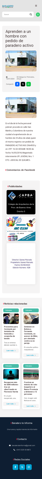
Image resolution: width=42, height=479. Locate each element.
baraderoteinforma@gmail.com (23, 445)
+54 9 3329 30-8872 (23, 450)
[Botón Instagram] (29, 467)
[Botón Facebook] (15, 467)
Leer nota (10, 350)
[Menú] (36, 6)
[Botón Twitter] (22, 467)
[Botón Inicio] (21, 6)
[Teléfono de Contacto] (38, 15)
